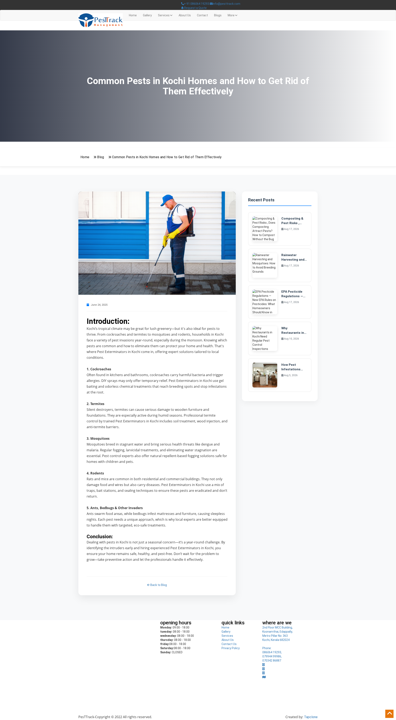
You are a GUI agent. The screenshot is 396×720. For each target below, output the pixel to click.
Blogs (218, 15)
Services (227, 635)
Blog (100, 157)
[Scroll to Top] (389, 714)
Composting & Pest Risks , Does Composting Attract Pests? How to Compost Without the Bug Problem (293, 221)
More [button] (231, 15)
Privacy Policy (231, 648)
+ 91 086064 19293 (196, 3)
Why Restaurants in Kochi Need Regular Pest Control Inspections (292, 330)
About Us (185, 15)
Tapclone (311, 717)
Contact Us (229, 644)
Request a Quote (195, 8)
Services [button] (164, 15)
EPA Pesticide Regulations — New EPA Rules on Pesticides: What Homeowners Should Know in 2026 (292, 294)
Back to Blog (158, 585)
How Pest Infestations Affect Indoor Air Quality (291, 367)
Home (133, 15)
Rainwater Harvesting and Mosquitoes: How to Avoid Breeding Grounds (292, 257)
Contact (202, 15)
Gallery (147, 15)
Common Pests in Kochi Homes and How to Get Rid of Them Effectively (167, 157)
